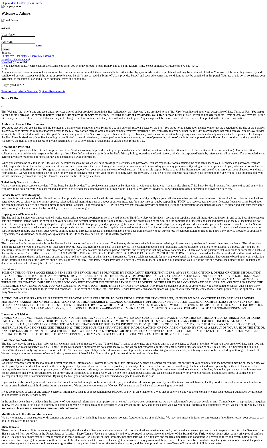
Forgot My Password (42, 55)
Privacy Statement (28, 91)
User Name (8, 34)
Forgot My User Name (14, 55)
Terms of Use (9, 91)
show (39, 45)
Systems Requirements (52, 91)
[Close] (2, 106)
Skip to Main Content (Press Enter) (21, 3)
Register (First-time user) (15, 59)
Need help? (8, 62)
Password (7, 41)
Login (6, 49)
